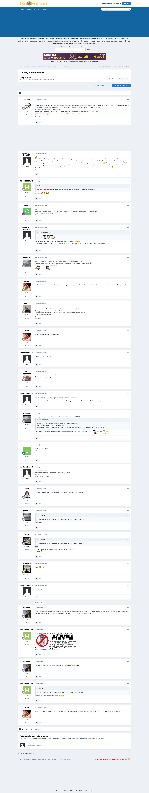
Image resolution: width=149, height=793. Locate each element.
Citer (40, 122)
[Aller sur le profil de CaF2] (27, 377)
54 (27, 386)
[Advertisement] (74, 25)
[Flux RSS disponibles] (129, 759)
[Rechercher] (129, 9)
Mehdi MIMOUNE (26, 181)
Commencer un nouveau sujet (100, 85)
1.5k (27, 196)
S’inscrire (126, 3)
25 (27, 114)
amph (26, 488)
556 (27, 272)
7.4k (27, 296)
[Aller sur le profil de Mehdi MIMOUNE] (27, 187)
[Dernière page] (32, 93)
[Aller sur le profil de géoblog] (22, 78)
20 (27, 622)
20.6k (27, 549)
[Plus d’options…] (128, 100)
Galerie (45, 9)
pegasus (26, 257)
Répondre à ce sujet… (35, 745)
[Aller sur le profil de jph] (27, 451)
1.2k (27, 220)
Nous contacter (83, 790)
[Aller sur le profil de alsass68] (27, 614)
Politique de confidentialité (69, 790)
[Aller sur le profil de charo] (27, 211)
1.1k (28, 503)
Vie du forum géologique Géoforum (45, 79)
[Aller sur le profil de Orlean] (27, 287)
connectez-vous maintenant (80, 738)
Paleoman (26, 303)
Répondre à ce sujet (121, 85)
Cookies (91, 790)
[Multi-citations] (36, 122)
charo (26, 205)
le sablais (26, 535)
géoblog (29, 77)
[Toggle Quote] (38, 185)
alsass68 (26, 607)
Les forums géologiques (33, 9)
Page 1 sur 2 (38, 93)
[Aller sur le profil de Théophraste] (27, 569)
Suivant (27, 93)
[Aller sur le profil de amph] (27, 495)
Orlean (26, 281)
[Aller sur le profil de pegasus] (27, 263)
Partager (113, 78)
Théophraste (27, 563)
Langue (57, 790)
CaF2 (27, 371)
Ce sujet (123, 9)
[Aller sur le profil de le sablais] (27, 541)
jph (27, 445)
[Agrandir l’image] (36, 157)
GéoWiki (22, 9)
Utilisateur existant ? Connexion (110, 3)
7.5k (27, 578)
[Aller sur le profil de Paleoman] (27, 309)
